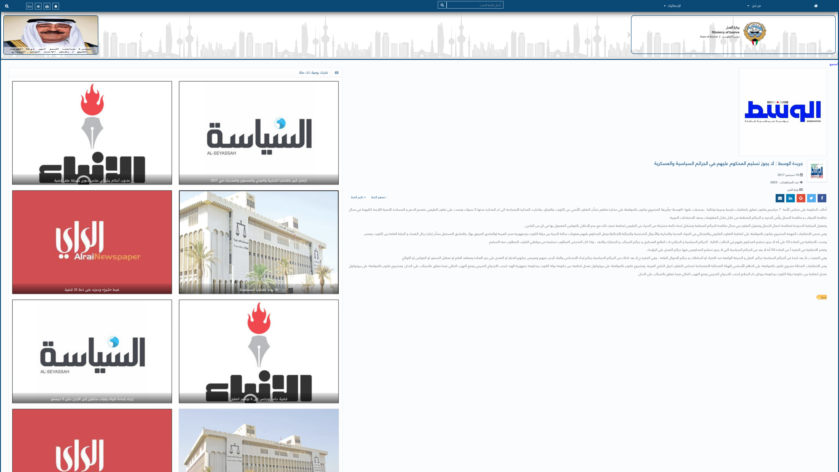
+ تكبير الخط (358, 197)
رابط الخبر (792, 189)
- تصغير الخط (379, 197)
